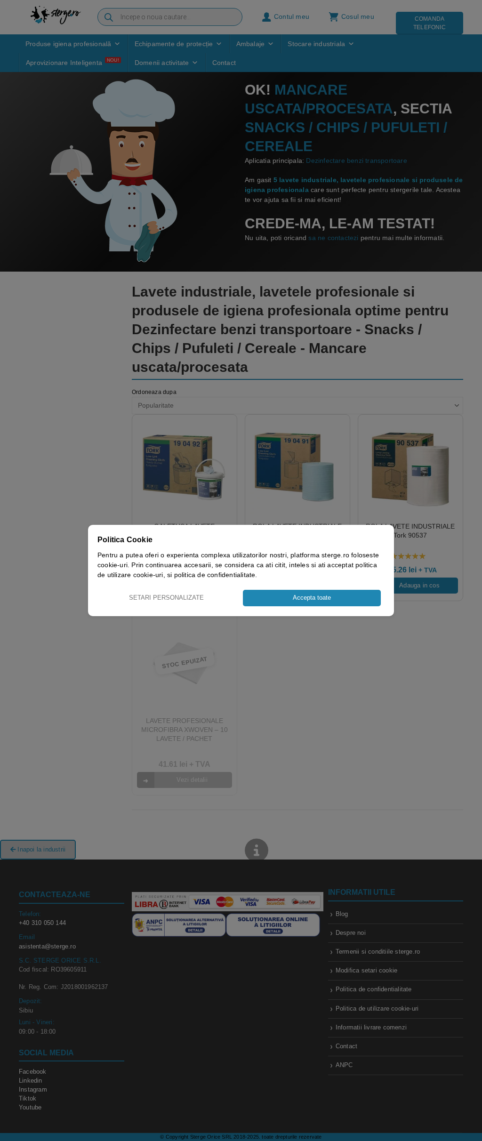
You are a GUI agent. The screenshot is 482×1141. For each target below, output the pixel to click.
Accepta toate (312, 597)
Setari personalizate (166, 597)
